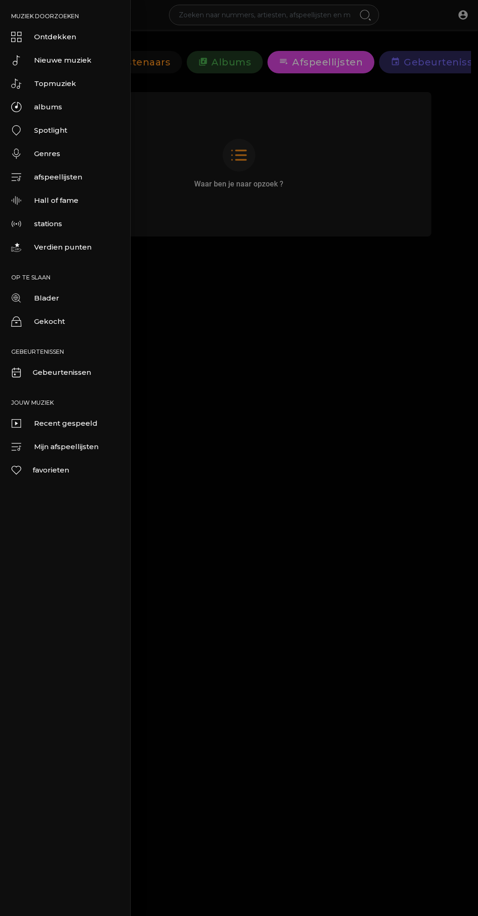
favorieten (51, 469)
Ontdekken (55, 36)
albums (48, 106)
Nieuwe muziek (62, 60)
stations (48, 223)
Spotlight (50, 130)
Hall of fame (56, 200)
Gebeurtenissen (62, 372)
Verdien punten (62, 247)
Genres (47, 153)
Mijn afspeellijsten (66, 446)
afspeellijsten (58, 176)
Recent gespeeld (66, 423)
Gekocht (49, 321)
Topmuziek (55, 83)
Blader (46, 297)
